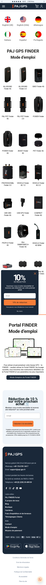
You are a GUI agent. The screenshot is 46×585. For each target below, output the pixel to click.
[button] (2, 1)
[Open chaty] (40, 579)
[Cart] (36, 6)
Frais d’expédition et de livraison (18, 514)
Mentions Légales (23, 567)
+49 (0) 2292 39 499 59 (18, 482)
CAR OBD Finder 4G (7, 214)
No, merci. (20, 311)
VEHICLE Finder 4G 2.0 (38, 184)
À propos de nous (12, 501)
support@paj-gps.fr (15, 470)
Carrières (9, 510)
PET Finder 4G (38, 151)
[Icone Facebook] (6, 488)
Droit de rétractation (23, 562)
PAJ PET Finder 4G (8, 117)
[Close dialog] (35, 273)
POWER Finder (38, 116)
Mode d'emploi (11, 527)
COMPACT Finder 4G (38, 214)
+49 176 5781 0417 (16, 466)
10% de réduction (20, 302)
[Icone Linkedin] (17, 488)
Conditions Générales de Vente (23, 558)
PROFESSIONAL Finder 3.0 (8, 184)
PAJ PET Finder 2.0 (23, 117)
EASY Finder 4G (38, 86)
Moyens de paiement (13, 531)
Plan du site (23, 581)
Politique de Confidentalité (23, 572)
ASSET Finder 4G (23, 152)
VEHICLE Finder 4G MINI (38, 244)
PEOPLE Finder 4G (7, 244)
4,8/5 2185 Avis (28, 1)
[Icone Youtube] (20, 488)
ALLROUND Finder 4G (7, 87)
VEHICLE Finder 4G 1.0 (23, 184)
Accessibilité (23, 576)
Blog (7, 504)
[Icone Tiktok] (13, 488)
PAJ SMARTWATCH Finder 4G (23, 244)
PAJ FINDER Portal (12, 497)
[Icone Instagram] (10, 488)
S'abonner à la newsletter (23, 424)
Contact (8, 524)
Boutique (8, 507)
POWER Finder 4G (7, 152)
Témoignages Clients (13, 517)
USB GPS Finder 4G (23, 214)
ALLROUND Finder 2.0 (23, 87)
